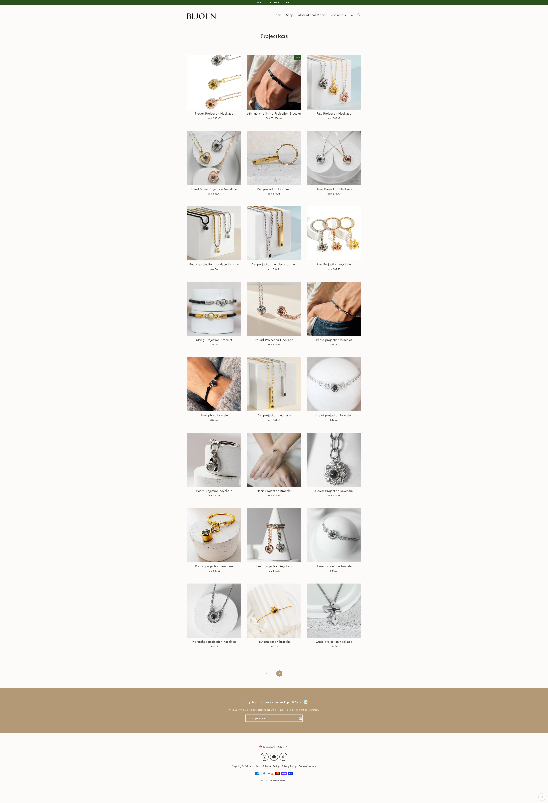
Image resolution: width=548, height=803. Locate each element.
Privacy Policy (289, 766)
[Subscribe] (300, 718)
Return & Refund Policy (267, 766)
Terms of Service (307, 766)
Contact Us (338, 15)
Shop (289, 15)
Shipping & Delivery (242, 766)
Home (277, 15)
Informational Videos (312, 15)
